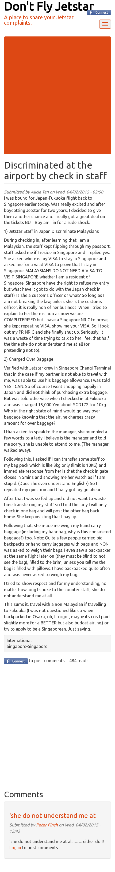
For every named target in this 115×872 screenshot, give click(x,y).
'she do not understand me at (52, 815)
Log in (15, 847)
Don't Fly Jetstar (49, 6)
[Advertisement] (57, 95)
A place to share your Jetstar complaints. (39, 20)
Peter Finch (47, 824)
